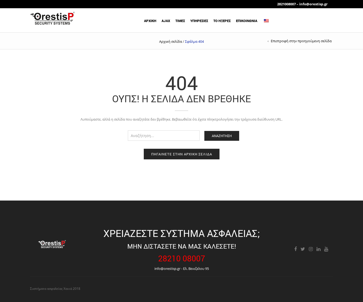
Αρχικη (150, 20)
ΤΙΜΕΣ (180, 20)
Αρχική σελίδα (170, 41)
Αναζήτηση (222, 135)
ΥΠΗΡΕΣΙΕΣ (199, 20)
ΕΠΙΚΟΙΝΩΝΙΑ (246, 20)
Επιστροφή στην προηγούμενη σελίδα (301, 41)
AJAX (166, 20)
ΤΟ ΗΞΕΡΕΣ (222, 20)
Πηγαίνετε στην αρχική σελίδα (181, 154)
